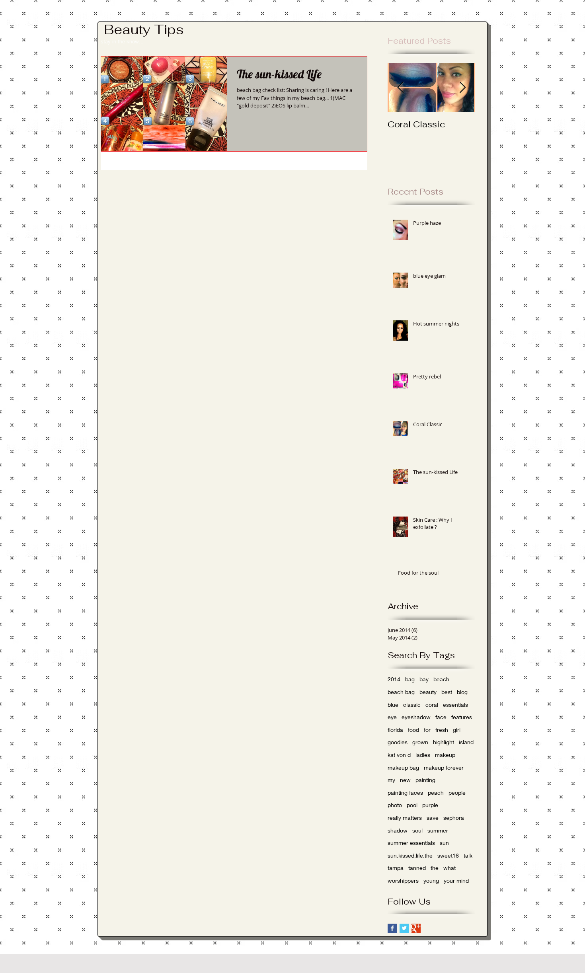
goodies (398, 742)
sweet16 (448, 855)
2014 (394, 679)
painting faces (405, 792)
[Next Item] (462, 88)
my (391, 779)
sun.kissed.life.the (410, 855)
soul (417, 830)
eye (392, 717)
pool (412, 804)
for (427, 729)
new (405, 779)
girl (456, 729)
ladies (422, 754)
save (433, 817)
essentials (455, 704)
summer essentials (411, 842)
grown (420, 742)
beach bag (401, 691)
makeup (445, 754)
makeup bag (403, 767)
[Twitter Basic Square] (404, 928)
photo (395, 804)
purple (430, 804)
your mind (456, 880)
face (441, 717)
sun (444, 842)
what (449, 867)
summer (437, 830)
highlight (443, 742)
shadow (398, 830)
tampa (396, 867)
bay (424, 679)
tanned (417, 867)
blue (393, 704)
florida (395, 729)
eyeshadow (416, 717)
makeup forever (444, 767)
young (431, 880)
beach (441, 679)
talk (468, 855)
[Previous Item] (400, 88)
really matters (405, 817)
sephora (453, 817)
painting (425, 779)
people (457, 792)
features (461, 717)
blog (462, 691)
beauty (428, 691)
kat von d (399, 754)
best (446, 691)
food (413, 729)
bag (410, 679)
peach (436, 792)
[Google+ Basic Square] (416, 928)
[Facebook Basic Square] (392, 928)
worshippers (403, 880)
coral (431, 704)
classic (412, 704)
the (435, 867)
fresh (441, 729)
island (466, 742)
